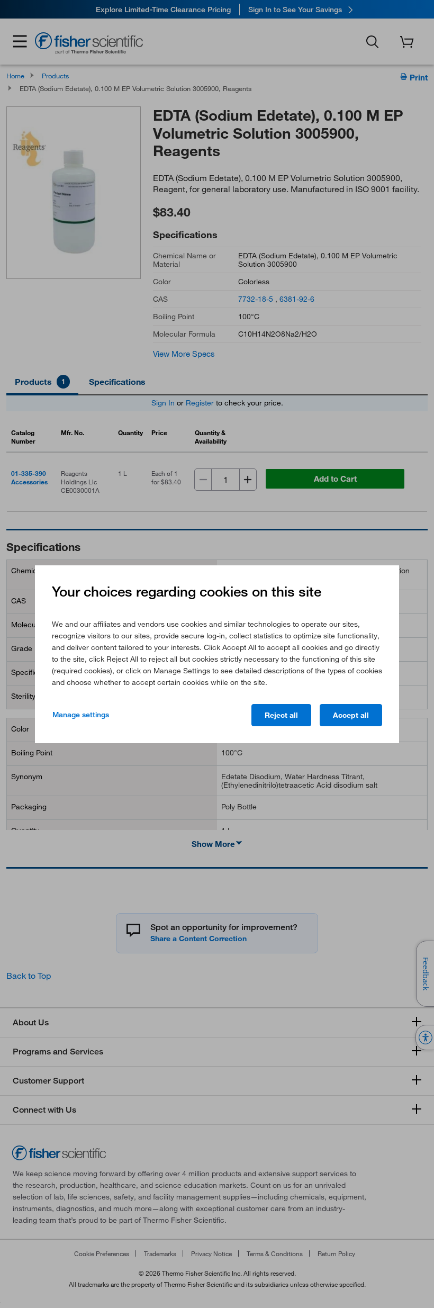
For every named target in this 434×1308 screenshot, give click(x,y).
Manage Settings (80, 714)
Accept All (351, 715)
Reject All (281, 715)
